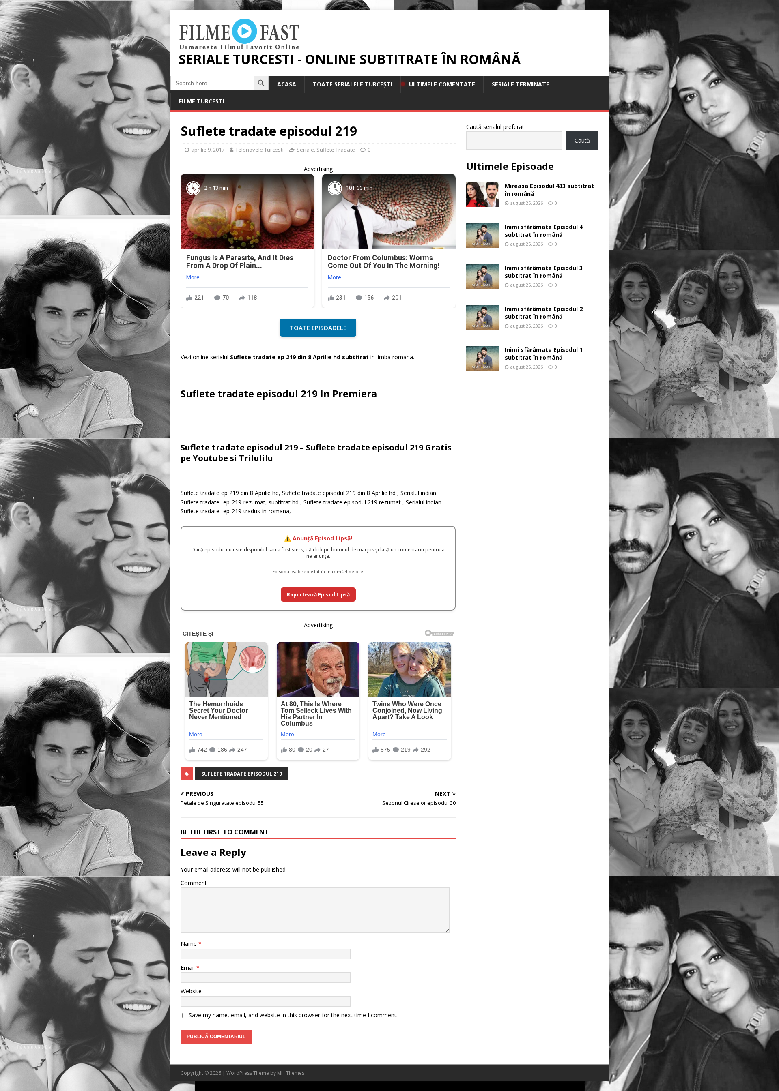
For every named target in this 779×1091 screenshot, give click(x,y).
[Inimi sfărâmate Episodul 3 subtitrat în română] (482, 284)
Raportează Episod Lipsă (318, 594)
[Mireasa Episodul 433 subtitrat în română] (482, 202)
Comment (194, 883)
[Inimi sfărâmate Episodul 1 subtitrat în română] (482, 366)
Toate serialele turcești (352, 84)
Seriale (305, 149)
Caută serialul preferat (495, 127)
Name (189, 943)
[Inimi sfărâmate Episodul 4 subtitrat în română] (482, 243)
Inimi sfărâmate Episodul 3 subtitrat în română (544, 271)
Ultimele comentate (442, 84)
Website (191, 991)
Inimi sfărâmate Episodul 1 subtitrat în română (544, 353)
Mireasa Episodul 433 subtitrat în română (549, 189)
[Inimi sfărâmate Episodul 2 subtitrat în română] (482, 325)
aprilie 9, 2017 (207, 149)
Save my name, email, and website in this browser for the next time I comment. (293, 1015)
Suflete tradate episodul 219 (241, 773)
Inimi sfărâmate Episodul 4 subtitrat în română (544, 230)
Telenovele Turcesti (259, 149)
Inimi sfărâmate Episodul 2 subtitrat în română (544, 312)
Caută (582, 140)
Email (188, 967)
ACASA (286, 84)
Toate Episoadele (318, 328)
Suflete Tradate (335, 149)
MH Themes (290, 1073)
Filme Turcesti (201, 101)
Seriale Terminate (520, 84)
